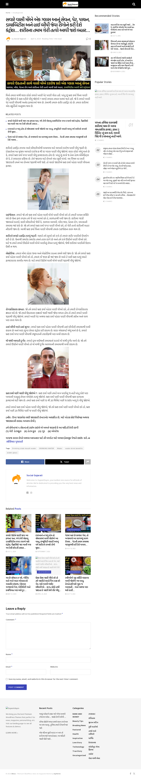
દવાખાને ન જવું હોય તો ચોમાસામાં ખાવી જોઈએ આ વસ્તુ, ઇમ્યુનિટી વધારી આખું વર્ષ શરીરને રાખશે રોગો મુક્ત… (47, 130)
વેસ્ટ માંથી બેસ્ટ (94, 758)
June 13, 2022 (116, 52)
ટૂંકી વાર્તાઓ (93, 726)
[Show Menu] (7, 4)
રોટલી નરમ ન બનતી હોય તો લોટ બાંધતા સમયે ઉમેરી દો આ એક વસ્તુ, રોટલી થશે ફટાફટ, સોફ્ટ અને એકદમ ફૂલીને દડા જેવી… (119, 166)
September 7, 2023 (43, 551)
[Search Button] (133, 4)
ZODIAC (92, 713)
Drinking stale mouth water (24, 448)
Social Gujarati (20, 38)
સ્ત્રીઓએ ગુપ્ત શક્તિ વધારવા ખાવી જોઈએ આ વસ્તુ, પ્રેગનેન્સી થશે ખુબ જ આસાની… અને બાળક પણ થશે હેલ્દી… (77, 584)
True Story (77, 751)
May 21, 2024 (11, 594)
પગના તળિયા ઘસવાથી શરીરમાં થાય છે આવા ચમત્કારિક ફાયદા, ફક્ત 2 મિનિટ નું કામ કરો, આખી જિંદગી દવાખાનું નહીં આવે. (108, 129)
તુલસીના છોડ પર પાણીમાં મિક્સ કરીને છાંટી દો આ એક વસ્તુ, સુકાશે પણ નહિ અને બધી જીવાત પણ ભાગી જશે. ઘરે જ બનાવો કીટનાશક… (119, 180)
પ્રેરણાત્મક (92, 742)
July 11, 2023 (70, 594)
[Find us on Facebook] (130, 773)
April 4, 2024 (36, 38)
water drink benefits (74, 448)
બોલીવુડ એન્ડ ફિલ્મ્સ (94, 748)
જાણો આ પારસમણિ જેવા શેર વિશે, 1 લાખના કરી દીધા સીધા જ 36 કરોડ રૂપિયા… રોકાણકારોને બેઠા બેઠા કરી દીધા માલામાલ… (119, 195)
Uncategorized (17, 12)
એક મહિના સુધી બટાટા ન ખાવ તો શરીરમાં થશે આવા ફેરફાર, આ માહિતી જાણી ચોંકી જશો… (52, 735)
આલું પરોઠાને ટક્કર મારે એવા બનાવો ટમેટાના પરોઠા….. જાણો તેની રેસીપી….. (52, 715)
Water (59, 448)
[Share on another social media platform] (88, 461)
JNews (13, 773)
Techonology (78, 746)
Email (9, 666)
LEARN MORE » (12, 732)
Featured (77, 729)
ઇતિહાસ (92, 718)
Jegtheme (57, 773)
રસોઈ (91, 753)
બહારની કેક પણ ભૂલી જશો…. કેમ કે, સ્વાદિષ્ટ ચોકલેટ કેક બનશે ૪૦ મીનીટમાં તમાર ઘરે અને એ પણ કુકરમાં (123, 28)
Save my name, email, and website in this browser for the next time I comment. (43, 679)
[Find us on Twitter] (134, 773)
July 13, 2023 (70, 548)
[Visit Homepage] (70, 4)
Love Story (77, 742)
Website (54, 666)
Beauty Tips (78, 721)
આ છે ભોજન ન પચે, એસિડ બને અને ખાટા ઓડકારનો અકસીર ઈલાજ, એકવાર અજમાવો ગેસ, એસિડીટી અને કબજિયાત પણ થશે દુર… (18, 584)
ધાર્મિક (91, 738)
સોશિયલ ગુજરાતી (14, 441)
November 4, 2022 (118, 71)
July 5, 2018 (116, 36)
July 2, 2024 (11, 551)
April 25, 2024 (42, 594)
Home (8, 12)
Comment (11, 619)
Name (9, 654)
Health (76, 733)
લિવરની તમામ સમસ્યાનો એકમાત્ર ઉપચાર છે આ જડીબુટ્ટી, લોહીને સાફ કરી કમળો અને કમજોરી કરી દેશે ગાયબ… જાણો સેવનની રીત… (123, 45)
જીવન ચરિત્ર (93, 722)
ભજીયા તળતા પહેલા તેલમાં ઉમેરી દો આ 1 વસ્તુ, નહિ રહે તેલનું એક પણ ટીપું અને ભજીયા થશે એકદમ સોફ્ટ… (118, 151)
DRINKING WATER (46, 448)
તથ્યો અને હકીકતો (92, 732)
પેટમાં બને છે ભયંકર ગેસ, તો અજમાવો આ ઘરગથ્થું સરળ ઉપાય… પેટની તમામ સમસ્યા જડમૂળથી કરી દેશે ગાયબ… (47, 138)
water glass (12, 452)
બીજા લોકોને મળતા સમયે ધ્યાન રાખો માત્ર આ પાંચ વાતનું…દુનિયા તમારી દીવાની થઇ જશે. (53, 724)
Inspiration (78, 738)
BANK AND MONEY (77, 715)
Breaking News (79, 725)
